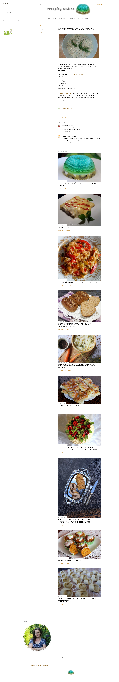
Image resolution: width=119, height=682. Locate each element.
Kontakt (33, 665)
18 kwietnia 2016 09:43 (67, 131)
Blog (24, 665)
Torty (60, 18)
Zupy (75, 18)
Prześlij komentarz (63, 146)
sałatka (41, 34)
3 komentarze (67, 329)
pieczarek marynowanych (75, 74)
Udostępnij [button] (42, 25)
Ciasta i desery (53, 18)
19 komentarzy (67, 408)
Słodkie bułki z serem (69, 405)
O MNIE (5, 4)
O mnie (28, 665)
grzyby (41, 32)
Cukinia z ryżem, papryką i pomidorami (77, 282)
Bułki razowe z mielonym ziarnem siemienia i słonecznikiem (75, 325)
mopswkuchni (66, 125)
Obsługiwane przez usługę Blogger (72, 656)
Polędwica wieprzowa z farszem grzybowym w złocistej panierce (74, 520)
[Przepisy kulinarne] (8, 35)
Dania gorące (68, 18)
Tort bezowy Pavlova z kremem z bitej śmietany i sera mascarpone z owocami (78, 448)
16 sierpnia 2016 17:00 (67, 142)
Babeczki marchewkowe (70, 560)
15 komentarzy (67, 285)
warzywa (42, 36)
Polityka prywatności (42, 665)
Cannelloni (64, 227)
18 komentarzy (67, 370)
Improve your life (67, 136)
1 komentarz (67, 230)
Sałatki (80, 18)
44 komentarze (67, 188)
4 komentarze (67, 452)
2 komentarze (67, 604)
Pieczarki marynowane (65, 93)
